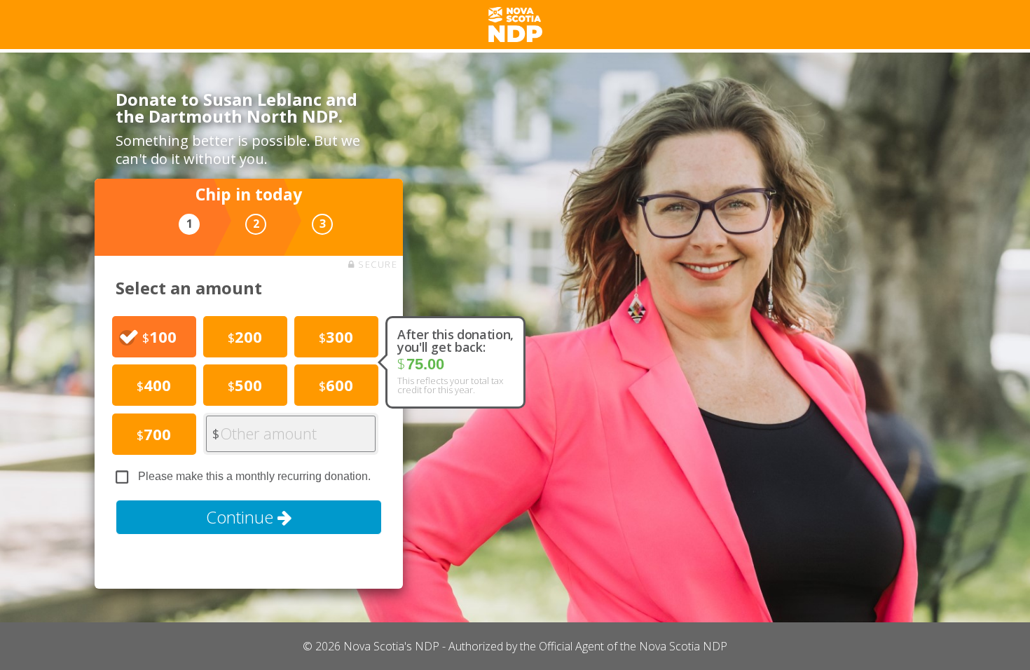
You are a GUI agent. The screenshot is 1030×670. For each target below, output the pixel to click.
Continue (241, 516)
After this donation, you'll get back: (455, 340)
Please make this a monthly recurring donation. (254, 476)
